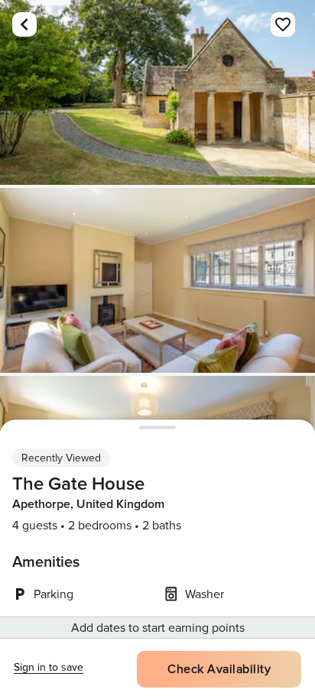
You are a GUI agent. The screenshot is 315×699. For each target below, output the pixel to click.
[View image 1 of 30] (157, 92)
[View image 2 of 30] (157, 280)
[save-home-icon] (283, 24)
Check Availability (219, 669)
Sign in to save (48, 667)
